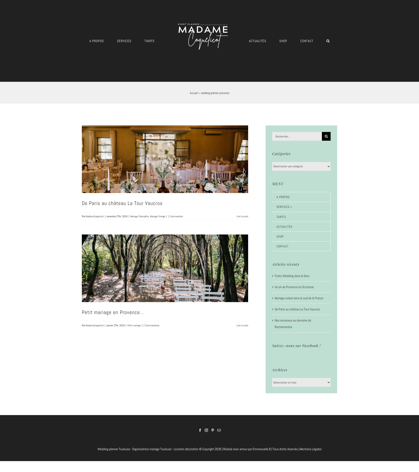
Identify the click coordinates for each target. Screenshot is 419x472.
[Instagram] (206, 430)
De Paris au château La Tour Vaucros (122, 203)
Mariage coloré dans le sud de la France (299, 298)
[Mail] (219, 430)
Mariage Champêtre (139, 216)
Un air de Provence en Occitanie (294, 287)
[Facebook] (200, 430)
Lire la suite (242, 216)
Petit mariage (134, 325)
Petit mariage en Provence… (113, 312)
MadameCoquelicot (95, 216)
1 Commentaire (175, 216)
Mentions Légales (311, 449)
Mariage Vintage (157, 216)
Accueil (194, 93)
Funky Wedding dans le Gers (292, 276)
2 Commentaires (151, 325)
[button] (298, 41)
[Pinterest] (212, 430)
